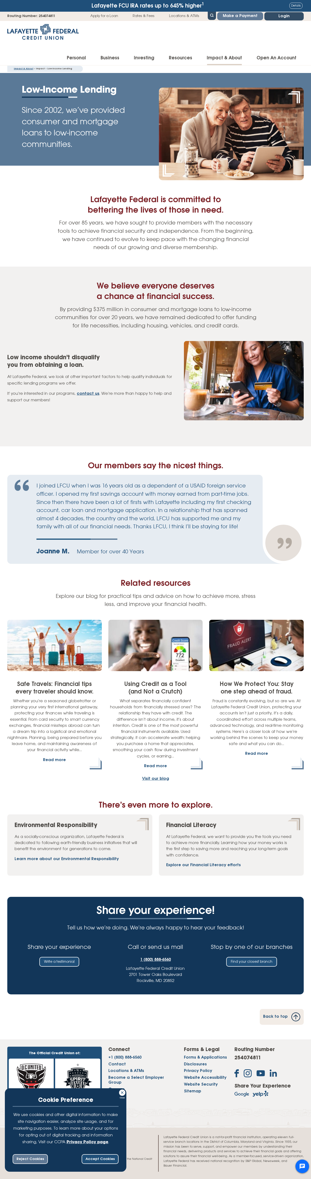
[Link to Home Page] (43, 33)
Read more (54, 760)
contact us (88, 394)
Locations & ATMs (184, 16)
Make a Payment (240, 16)
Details (296, 6)
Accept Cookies (100, 1159)
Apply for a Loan (104, 16)
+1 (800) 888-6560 (124, 1057)
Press (113, 1096)
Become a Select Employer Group (136, 1080)
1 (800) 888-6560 (155, 960)
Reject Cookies (30, 1159)
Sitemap (192, 1091)
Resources (180, 58)
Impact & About (224, 58)
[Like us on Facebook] (236, 1074)
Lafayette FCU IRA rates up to (148, 5)
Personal (76, 58)
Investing (144, 58)
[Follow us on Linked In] (273, 1074)
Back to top (275, 1017)
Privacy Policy (198, 1071)
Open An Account (276, 58)
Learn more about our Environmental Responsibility (67, 859)
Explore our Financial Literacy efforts (203, 865)
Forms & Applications (205, 1057)
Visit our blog (155, 779)
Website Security (201, 1084)
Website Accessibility (205, 1078)
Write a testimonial (59, 962)
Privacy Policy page (87, 1142)
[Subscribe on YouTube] (261, 1074)
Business (110, 58)
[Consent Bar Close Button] (122, 1092)
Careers (116, 1089)
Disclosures (195, 1064)
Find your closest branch (251, 962)
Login (284, 16)
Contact (117, 1064)
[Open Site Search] (212, 15)
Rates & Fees (144, 16)
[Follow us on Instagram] (248, 1074)
